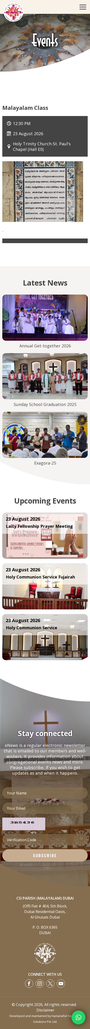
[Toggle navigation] (81, 7)
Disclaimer (45, 1010)
